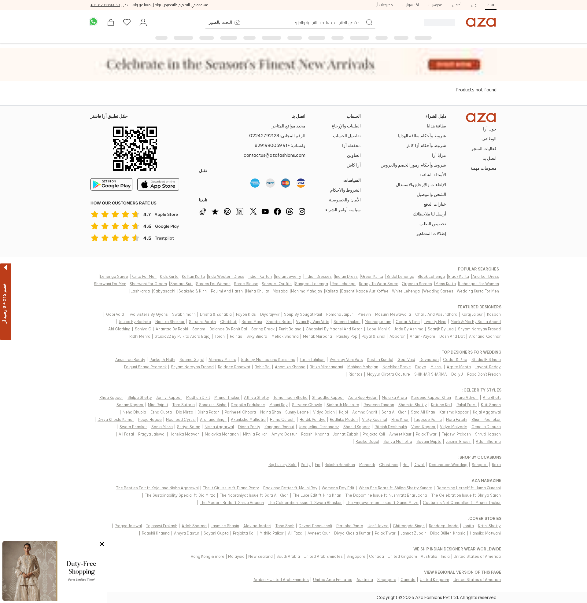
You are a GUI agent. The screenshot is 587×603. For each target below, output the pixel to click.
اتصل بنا (298, 116)
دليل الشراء (436, 116)
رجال (474, 4)
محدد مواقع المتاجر (288, 126)
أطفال (456, 4)
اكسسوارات (411, 4)
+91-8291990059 (105, 4)
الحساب (354, 116)
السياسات (352, 180)
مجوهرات (435, 4)
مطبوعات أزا (384, 4)
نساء (490, 4)
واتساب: (280, 145)
